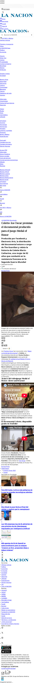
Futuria (2, 56)
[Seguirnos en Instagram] (2, 638)
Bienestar (3, 89)
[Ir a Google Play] (6, 649)
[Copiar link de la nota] (2, 343)
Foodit (4, 24)
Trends (5, 472)
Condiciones (5, 668)
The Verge (22, 461)
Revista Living (4, 176)
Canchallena (4, 115)
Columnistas (4, 101)
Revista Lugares (5, 174)
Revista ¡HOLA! (4, 172)
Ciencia (2, 91)
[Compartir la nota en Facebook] (2, 345)
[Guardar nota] (2, 338)
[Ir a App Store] (6, 653)
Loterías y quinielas (6, 130)
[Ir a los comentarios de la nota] (4, 338)
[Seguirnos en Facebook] (2, 628)
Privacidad (12, 668)
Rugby (2, 111)
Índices (2, 68)
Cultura (2, 85)
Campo (2, 60)
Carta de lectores (5, 158)
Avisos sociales (4, 156)
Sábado (2, 162)
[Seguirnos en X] (2, 633)
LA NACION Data (5, 48)
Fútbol (2, 109)
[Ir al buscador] (3, 12)
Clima (1, 46)
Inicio (3, 19)
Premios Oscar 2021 (9, 470)
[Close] (2, 552)
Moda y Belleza (4, 134)
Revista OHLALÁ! (5, 170)
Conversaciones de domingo (9, 160)
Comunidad (3, 87)
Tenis (1, 113)
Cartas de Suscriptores (7, 103)
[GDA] (6, 674)
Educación (3, 83)
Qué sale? (3, 140)
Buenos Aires (4, 79)
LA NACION (5, 220)
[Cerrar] (28, 31)
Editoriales (3, 99)
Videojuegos (5, 468)
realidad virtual (15, 359)
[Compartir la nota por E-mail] (6, 345)
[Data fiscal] (2, 680)
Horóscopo (3, 127)
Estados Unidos (5, 74)
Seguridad (3, 81)
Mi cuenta (5, 29)
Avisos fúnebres (5, 154)
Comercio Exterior (5, 64)
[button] (17, 123)
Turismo (2, 123)
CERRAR (2, 1)
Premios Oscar (8, 351)
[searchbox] (16, 35)
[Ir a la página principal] (17, 16)
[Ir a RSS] (2, 643)
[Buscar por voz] (31, 35)
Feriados (2, 129)
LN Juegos (3, 121)
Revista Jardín (4, 180)
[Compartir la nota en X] (4, 345)
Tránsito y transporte (6, 44)
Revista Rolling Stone (6, 178)
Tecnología (3, 125)
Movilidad (3, 66)
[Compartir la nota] (2, 341)
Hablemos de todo (6, 93)
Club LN (4, 26)
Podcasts (3, 132)
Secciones (5, 21)
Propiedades (4, 62)
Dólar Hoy (3, 58)
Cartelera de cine (5, 142)
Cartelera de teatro (6, 144)
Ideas (1, 164)
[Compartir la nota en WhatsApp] (4, 341)
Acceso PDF (3, 150)
